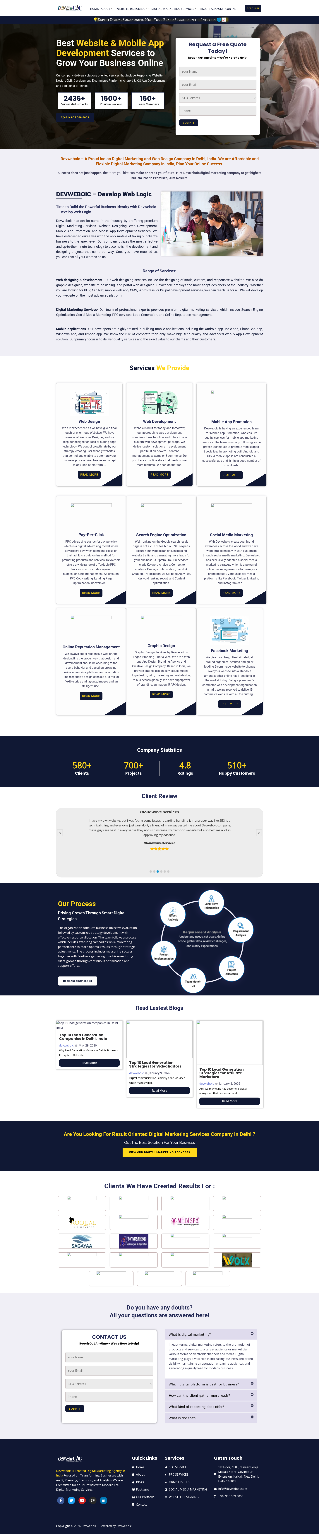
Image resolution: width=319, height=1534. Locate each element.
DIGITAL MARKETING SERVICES (172, 9)
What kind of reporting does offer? (196, 1406)
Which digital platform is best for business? (204, 1384)
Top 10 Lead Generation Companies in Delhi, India (83, 1036)
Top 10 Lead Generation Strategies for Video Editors (155, 1064)
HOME (94, 9)
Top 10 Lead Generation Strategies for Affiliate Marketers (221, 1073)
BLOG (203, 9)
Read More (89, 1063)
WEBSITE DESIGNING (130, 9)
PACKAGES (216, 9)
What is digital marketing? (190, 1334)
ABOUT (105, 9)
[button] (151, 871)
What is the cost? (182, 1418)
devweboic (66, 1045)
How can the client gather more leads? (199, 1395)
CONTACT (231, 9)
